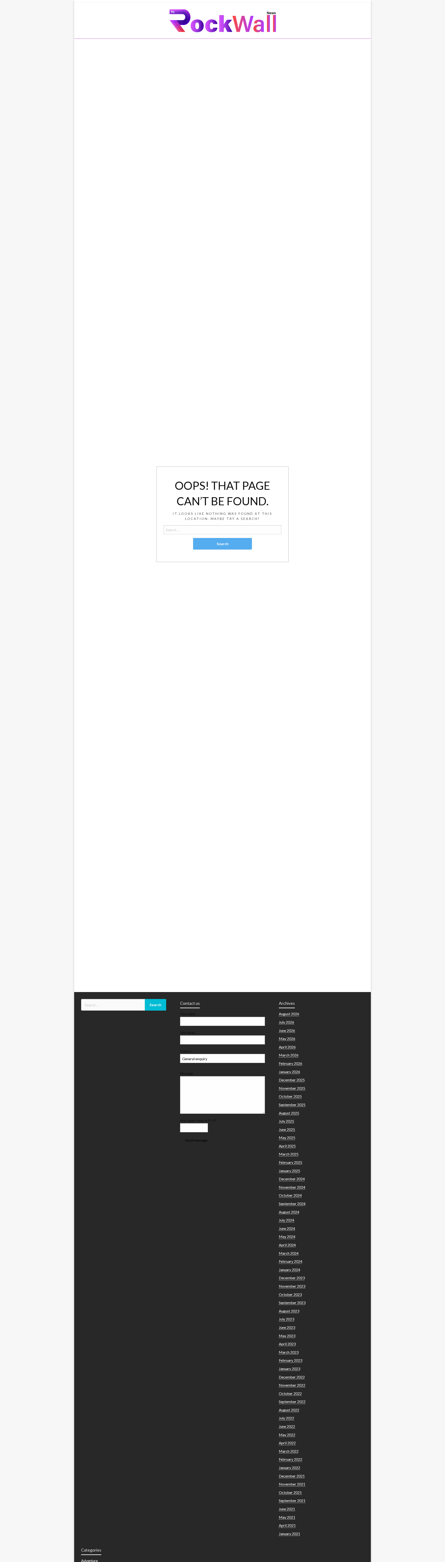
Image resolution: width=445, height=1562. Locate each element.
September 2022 (292, 1401)
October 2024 (290, 1195)
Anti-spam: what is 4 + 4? (198, 1120)
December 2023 (292, 1278)
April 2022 (287, 1443)
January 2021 (289, 1533)
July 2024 (286, 1220)
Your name (187, 1014)
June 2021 (287, 1509)
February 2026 (290, 1063)
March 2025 (289, 1154)
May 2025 (287, 1137)
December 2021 (292, 1476)
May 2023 (287, 1335)
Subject (185, 1051)
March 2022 (289, 1451)
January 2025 (289, 1170)
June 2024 (287, 1228)
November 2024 (292, 1187)
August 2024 (289, 1212)
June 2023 (287, 1327)
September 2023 (292, 1302)
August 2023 (289, 1311)
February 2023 (290, 1360)
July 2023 (286, 1319)
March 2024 (289, 1253)
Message (186, 1073)
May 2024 (287, 1236)
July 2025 (286, 1121)
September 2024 (292, 1203)
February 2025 (290, 1162)
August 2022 (289, 1410)
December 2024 (292, 1179)
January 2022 (289, 1467)
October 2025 (290, 1096)
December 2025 (292, 1080)
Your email (187, 1032)
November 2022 (292, 1385)
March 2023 (289, 1352)
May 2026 (287, 1038)
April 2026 (287, 1047)
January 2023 (289, 1368)
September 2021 (292, 1500)
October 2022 (290, 1393)
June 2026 (287, 1030)
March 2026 (289, 1055)
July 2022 (286, 1418)
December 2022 (292, 1377)
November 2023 (292, 1286)
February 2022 (290, 1459)
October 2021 (290, 1492)
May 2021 (287, 1517)
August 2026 (289, 1014)
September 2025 (292, 1104)
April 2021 (287, 1525)
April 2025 (287, 1146)
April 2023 (287, 1344)
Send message (196, 1140)
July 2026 (286, 1022)
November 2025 (292, 1088)
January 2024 (289, 1269)
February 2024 (290, 1261)
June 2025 (287, 1129)
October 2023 (290, 1294)
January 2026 (289, 1071)
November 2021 (292, 1484)
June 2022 (287, 1426)
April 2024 (287, 1245)
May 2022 (287, 1434)
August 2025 (289, 1113)
